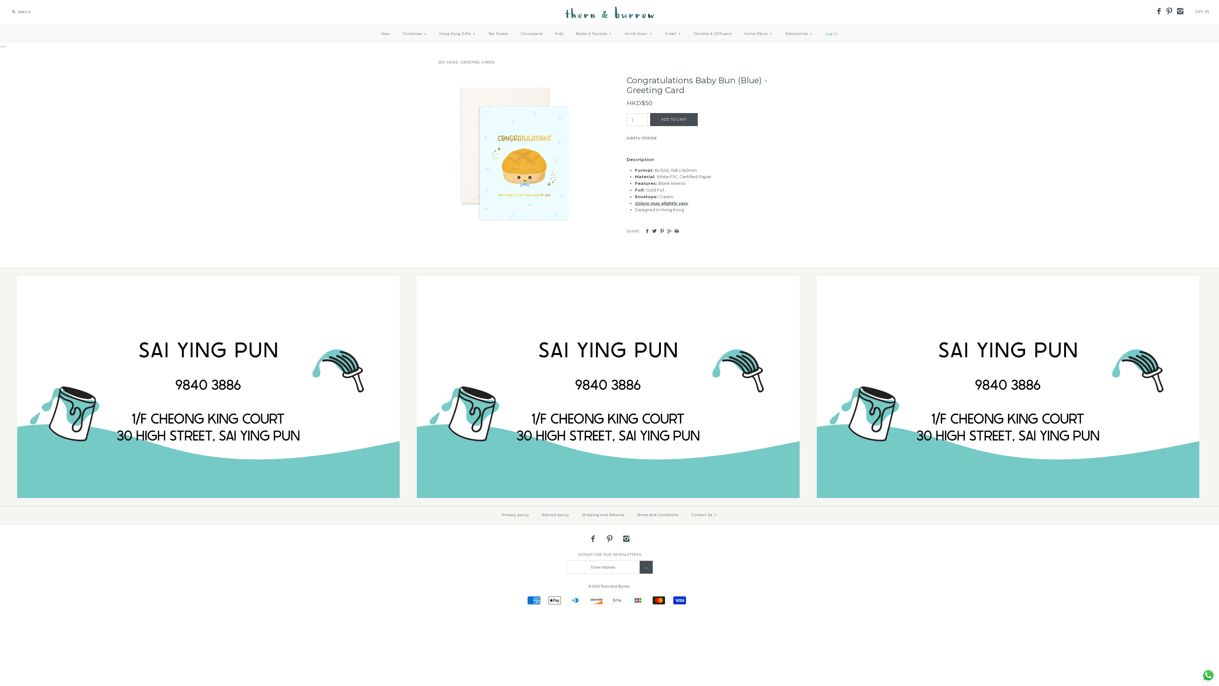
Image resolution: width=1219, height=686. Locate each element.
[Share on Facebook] (647, 231)
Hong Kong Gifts (457, 34)
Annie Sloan (638, 34)
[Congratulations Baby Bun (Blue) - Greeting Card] (515, 78)
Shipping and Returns (603, 515)
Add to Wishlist (642, 137)
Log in (832, 34)
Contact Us (704, 515)
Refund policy (555, 515)
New (386, 34)
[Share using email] (677, 231)
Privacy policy (515, 515)
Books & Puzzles (594, 34)
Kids (559, 34)
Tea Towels (498, 34)
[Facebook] (1158, 11)
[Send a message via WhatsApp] (1208, 675)
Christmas (414, 34)
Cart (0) (1202, 12)
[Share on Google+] (669, 231)
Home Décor (758, 34)
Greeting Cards (478, 62)
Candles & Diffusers (713, 34)
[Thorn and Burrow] (609, 9)
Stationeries (799, 34)
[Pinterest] (1169, 11)
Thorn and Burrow (615, 586)
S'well (673, 34)
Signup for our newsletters (609, 555)
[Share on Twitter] (654, 231)
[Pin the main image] (662, 231)
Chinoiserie (532, 34)
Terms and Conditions (658, 515)
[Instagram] (1180, 11)
